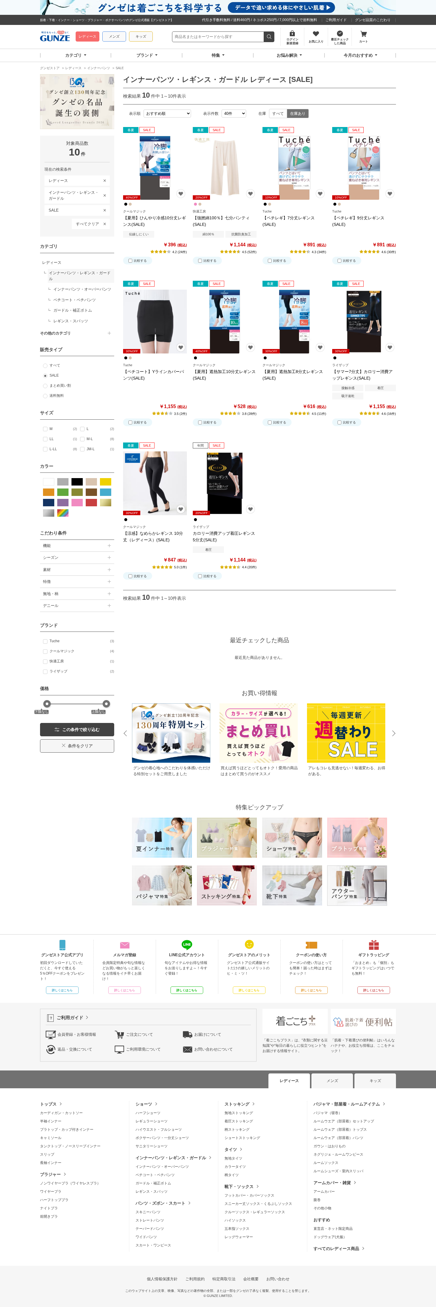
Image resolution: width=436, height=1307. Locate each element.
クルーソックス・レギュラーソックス (255, 1212)
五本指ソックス (237, 1229)
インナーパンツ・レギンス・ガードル (71, 194)
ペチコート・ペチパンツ (155, 1175)
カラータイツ (235, 1167)
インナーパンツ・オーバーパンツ (162, 1167)
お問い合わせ (277, 1279)
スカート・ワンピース (153, 1245)
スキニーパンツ (148, 1212)
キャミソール (50, 1138)
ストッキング (237, 1104)
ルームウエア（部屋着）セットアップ (344, 1121)
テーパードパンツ (150, 1229)
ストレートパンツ (150, 1220)
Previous (125, 733)
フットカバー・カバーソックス (249, 1195)
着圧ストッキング (239, 1121)
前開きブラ (49, 1216)
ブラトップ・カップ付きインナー (66, 1129)
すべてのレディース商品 (336, 1248)
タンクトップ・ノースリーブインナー (70, 1146)
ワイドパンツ (146, 1237)
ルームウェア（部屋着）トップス (340, 1129)
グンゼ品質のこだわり (373, 20)
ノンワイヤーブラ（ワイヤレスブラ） (70, 1183)
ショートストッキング (242, 1138)
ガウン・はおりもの (330, 1146)
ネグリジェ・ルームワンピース (338, 1154)
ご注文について (139, 1034)
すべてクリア (87, 224)
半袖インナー (50, 1121)
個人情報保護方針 (162, 1279)
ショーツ (144, 1104)
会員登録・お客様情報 (77, 1034)
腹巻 (317, 1200)
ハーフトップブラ (54, 1200)
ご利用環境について (143, 1049)
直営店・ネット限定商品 (333, 1229)
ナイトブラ (49, 1208)
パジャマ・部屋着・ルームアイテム (347, 1104)
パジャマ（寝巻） (328, 1113)
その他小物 (322, 1208)
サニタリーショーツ (152, 1146)
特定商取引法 (223, 1279)
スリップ (47, 1154)
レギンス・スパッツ (152, 1191)
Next (394, 733)
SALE (51, 209)
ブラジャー (50, 1174)
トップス (48, 1104)
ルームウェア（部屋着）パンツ (338, 1138)
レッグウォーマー (239, 1237)
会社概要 (251, 1279)
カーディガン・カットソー (61, 1113)
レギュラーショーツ (152, 1121)
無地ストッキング (239, 1113)
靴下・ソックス (239, 1186)
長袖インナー (50, 1163)
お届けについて (207, 1034)
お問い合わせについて (213, 1049)
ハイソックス (235, 1220)
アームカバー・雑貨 (332, 1182)
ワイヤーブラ (50, 1191)
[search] (269, 36)
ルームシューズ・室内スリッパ (338, 1171)
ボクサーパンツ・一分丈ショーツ (162, 1138)
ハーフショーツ (148, 1113)
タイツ (231, 1149)
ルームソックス (326, 1163)
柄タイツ (232, 1175)
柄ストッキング (237, 1129)
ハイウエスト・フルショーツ (159, 1129)
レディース (87, 36)
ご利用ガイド (336, 20)
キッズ (141, 36)
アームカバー (324, 1191)
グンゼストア (55, 37)
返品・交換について (75, 1049)
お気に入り (180, 193)
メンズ (114, 36)
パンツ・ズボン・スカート (160, 1203)
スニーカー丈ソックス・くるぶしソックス (258, 1204)
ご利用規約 (195, 1279)
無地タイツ (233, 1158)
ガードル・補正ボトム (153, 1183)
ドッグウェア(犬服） (330, 1237)
